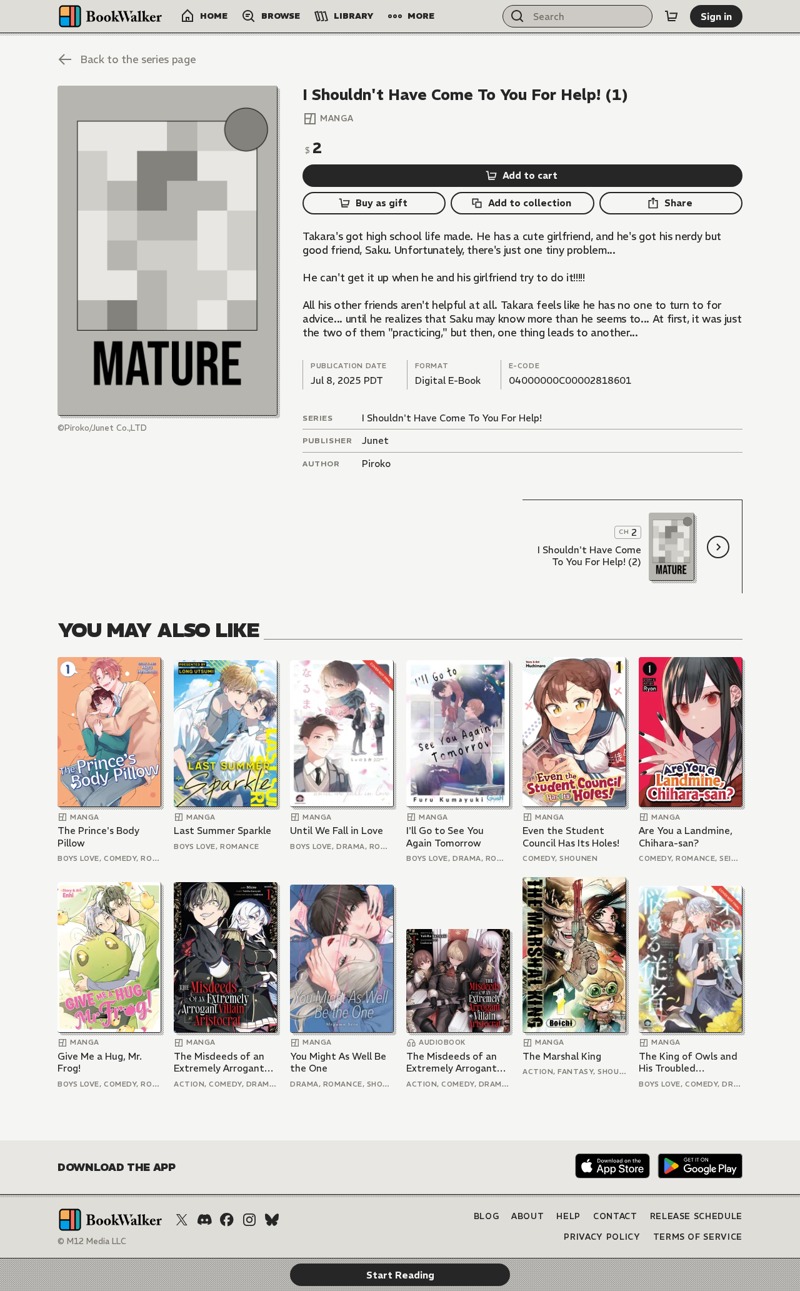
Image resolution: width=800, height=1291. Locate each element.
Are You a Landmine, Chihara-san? (685, 837)
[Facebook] (226, 1219)
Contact (615, 1216)
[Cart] (671, 16)
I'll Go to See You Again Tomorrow (445, 837)
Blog (486, 1216)
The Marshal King (561, 1056)
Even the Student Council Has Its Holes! (570, 837)
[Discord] (204, 1219)
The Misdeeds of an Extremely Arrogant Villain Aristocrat (219, 1062)
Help (568, 1216)
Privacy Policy (602, 1237)
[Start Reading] (168, 251)
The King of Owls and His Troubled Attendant (688, 1062)
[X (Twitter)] (181, 1219)
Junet (375, 440)
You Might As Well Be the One (338, 1062)
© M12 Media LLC (92, 1241)
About (527, 1216)
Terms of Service (697, 1237)
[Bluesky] (271, 1219)
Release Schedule (696, 1216)
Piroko (376, 464)
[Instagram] (249, 1219)
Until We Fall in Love (336, 830)
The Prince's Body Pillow (98, 837)
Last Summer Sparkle (222, 830)
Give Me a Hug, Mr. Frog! (100, 1062)
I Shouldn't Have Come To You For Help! (452, 418)
